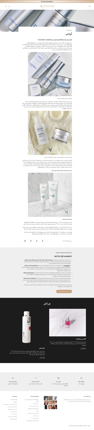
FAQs (37, 411)
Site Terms (36, 416)
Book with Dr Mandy (64, 291)
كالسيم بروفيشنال (81, 339)
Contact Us (36, 403)
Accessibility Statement (33, 420)
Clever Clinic (41, 167)
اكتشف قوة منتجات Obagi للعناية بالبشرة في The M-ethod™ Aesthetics (55, 39)
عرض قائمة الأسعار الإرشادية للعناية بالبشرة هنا (62, 170)
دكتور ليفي (42, 348)
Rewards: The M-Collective (10, 404)
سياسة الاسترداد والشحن (33, 408)
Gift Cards (14, 414)
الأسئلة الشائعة (14, 399)
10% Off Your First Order (47, 1)
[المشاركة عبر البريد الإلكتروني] (25, 241)
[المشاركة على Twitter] (37, 241)
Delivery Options (34, 406)
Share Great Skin (12, 416)
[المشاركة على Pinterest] (31, 241)
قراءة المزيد (83, 348)
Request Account (12, 409)
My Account (14, 411)
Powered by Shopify (82, 425)
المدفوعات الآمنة (13, 419)
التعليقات (15, 402)
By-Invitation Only (12, 407)
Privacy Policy (35, 418)
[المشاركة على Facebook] (43, 241)
